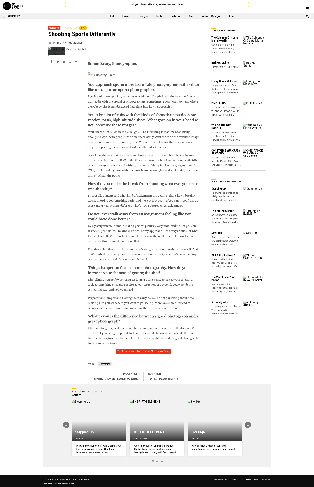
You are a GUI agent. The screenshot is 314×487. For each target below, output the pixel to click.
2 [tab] (157, 461)
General (54, 28)
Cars (191, 16)
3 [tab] (162, 461)
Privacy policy (237, 479)
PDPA (248, 479)
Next (248, 425)
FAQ (256, 479)
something (104, 364)
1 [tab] (153, 461)
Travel (125, 16)
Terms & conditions (220, 479)
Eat (112, 16)
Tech (159, 16)
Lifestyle (142, 16)
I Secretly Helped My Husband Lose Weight (115, 379)
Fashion (175, 16)
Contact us (265, 479)
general (53, 72)
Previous (66, 425)
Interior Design (211, 16)
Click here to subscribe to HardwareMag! (143, 351)
